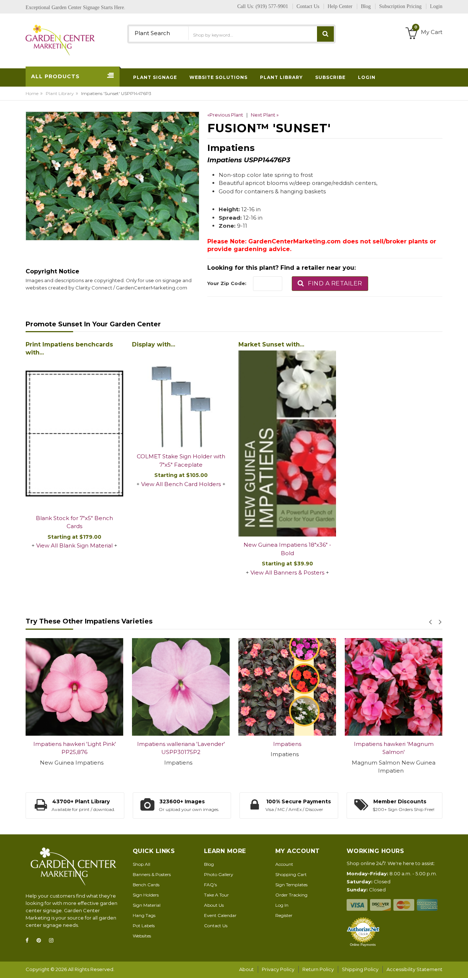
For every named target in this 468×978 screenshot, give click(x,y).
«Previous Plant (225, 115)
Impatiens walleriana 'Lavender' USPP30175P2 (75, 748)
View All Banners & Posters (287, 572)
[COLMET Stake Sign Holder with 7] (181, 399)
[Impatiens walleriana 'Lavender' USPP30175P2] (75, 687)
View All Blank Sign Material (74, 545)
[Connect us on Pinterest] (41, 940)
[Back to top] (460, 965)
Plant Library (60, 93)
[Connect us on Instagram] (53, 940)
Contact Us (215, 925)
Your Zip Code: (226, 283)
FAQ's (210, 884)
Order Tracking (291, 895)
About (246, 969)
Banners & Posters (152, 874)
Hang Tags (144, 915)
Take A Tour (216, 895)
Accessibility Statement (414, 969)
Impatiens (182, 743)
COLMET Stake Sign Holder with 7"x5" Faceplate (181, 460)
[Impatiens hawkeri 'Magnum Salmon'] (288, 687)
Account (284, 864)
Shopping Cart (291, 874)
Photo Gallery (218, 874)
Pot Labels (144, 925)
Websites (142, 936)
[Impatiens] (182, 687)
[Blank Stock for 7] (74, 434)
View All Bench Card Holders (181, 484)
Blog (209, 864)
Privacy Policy (278, 969)
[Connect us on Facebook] (29, 940)
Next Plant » (265, 115)
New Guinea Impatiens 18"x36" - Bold (287, 549)
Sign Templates (291, 884)
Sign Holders (146, 895)
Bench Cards (146, 884)
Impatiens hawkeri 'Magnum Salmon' (288, 748)
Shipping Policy (360, 969)
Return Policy (318, 969)
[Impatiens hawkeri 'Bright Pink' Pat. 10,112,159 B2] (395, 687)
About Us (214, 905)
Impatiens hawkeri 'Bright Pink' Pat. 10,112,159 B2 (395, 748)
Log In (281, 905)
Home (32, 93)
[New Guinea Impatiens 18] (287, 443)
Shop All (141, 864)
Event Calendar (220, 915)
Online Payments (363, 945)
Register (283, 915)
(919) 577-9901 (272, 6)
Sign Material (147, 905)
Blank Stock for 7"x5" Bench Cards (74, 522)
